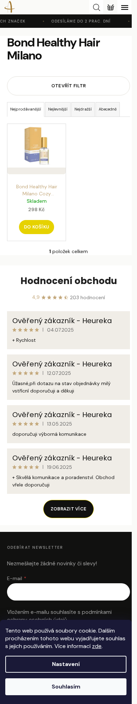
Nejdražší (83, 109)
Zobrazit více (68, 509)
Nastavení (66, 664)
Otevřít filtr (68, 86)
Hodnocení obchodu (68, 281)
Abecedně (108, 109)
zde (97, 646)
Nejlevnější (57, 109)
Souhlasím (66, 686)
